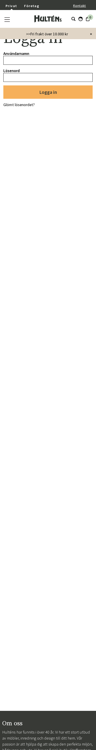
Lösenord (11, 70)
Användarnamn (16, 53)
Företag (31, 6)
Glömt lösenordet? (19, 104)
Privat (11, 6)
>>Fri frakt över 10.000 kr (47, 33)
